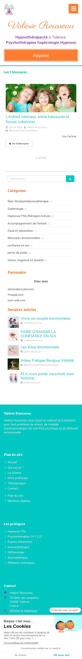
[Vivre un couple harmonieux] (13, 322)
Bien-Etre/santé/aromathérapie (28, 201)
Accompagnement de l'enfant (27, 223)
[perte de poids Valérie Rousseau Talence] (13, 351)
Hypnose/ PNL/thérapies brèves (29, 216)
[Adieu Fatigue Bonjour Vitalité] (13, 364)
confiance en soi (18, 245)
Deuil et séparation (20, 230)
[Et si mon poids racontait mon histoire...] (13, 377)
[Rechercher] (70, 178)
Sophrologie (15, 208)
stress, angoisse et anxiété (26, 260)
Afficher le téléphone (23, 611)
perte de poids (17, 252)
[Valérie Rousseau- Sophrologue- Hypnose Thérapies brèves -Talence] (9, 9)
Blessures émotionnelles (24, 238)
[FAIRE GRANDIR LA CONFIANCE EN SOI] (13, 335)
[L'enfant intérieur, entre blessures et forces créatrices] (41, 98)
